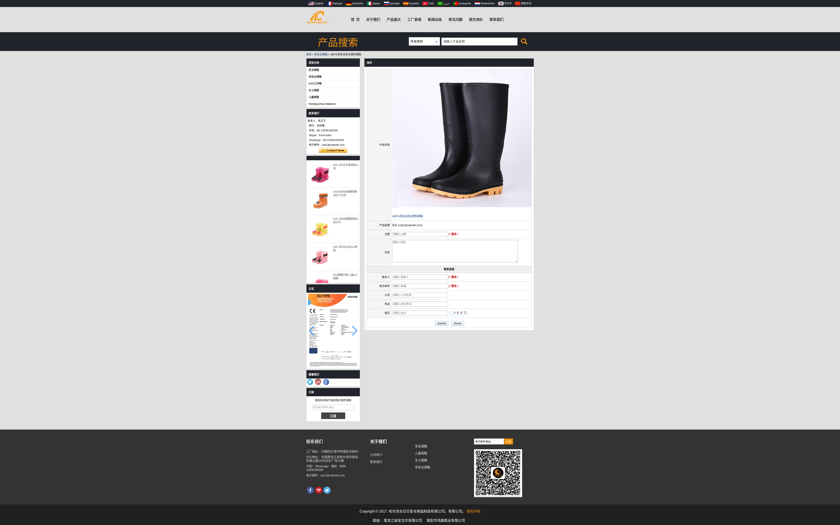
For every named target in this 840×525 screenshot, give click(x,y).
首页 (309, 54)
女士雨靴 (314, 90)
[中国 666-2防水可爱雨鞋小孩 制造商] (320, 174)
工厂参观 (414, 19)
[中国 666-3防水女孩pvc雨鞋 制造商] (320, 256)
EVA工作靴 (315, 83)
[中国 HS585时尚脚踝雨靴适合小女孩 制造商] (320, 201)
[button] (355, 331)
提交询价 (476, 19)
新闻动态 (435, 19)
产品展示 (394, 19)
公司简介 (376, 454)
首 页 (355, 19)
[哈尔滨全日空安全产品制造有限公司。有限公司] (317, 16)
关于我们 (373, 19)
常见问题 (455, 19)
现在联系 (333, 150)
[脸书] (326, 382)
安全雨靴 (314, 70)
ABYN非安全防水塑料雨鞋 (407, 216)
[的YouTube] (318, 382)
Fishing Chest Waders (322, 104)
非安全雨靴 (320, 54)
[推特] (310, 382)
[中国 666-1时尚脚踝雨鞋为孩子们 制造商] (320, 228)
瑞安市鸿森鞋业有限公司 (446, 520)
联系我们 (497, 19)
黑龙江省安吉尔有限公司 (403, 520)
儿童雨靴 (314, 97)
